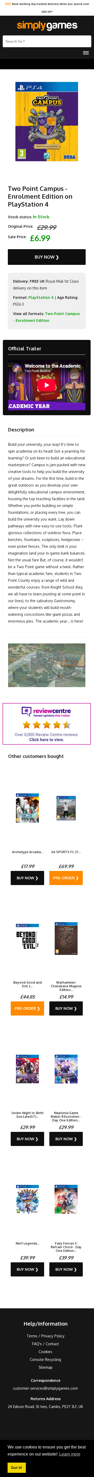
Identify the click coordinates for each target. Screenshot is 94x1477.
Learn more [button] (69, 1454)
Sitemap (45, 1367)
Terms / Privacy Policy (45, 1336)
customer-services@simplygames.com (45, 1388)
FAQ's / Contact (45, 1344)
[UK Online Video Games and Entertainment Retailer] (47, 26)
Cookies (45, 1351)
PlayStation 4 (41, 297)
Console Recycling (45, 1359)
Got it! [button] (16, 1467)
